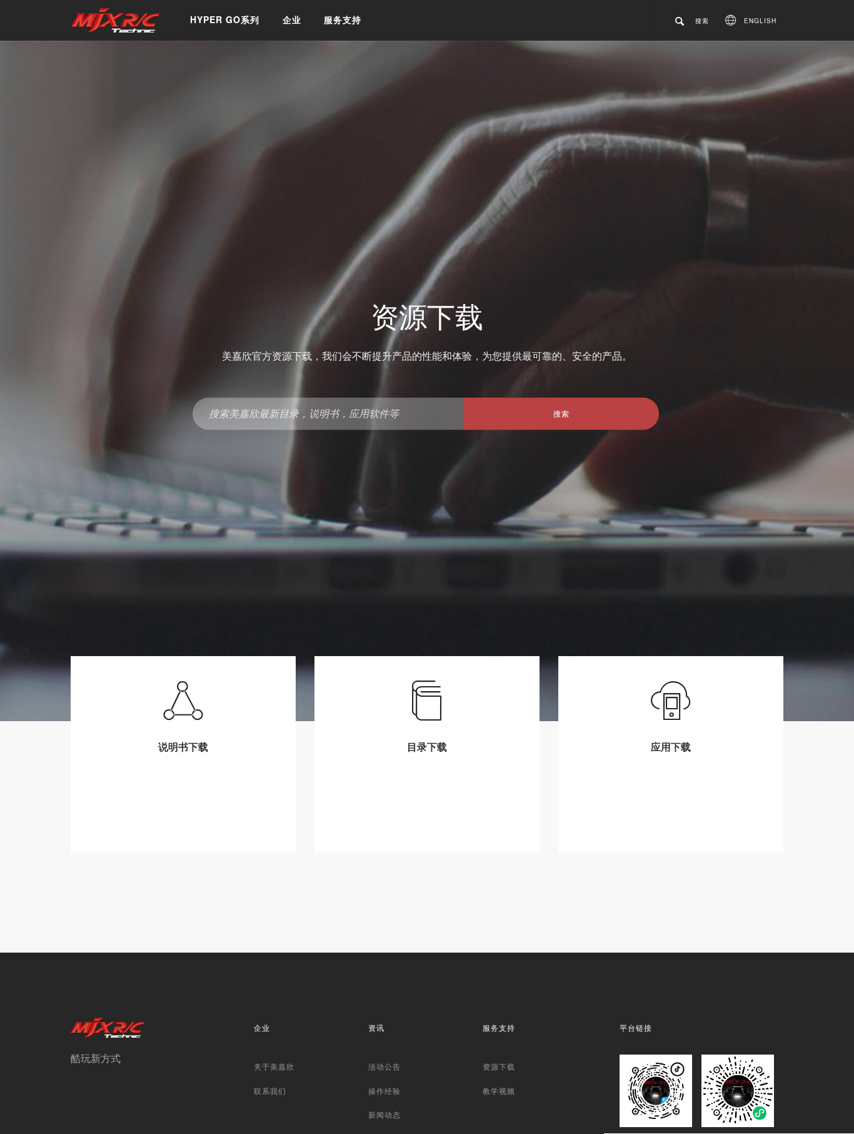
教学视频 (499, 1090)
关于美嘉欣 (274, 1066)
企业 (292, 19)
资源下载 (499, 1066)
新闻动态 (384, 1114)
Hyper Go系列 (224, 19)
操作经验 (384, 1090)
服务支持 (342, 19)
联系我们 (270, 1090)
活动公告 (384, 1066)
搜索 (561, 413)
